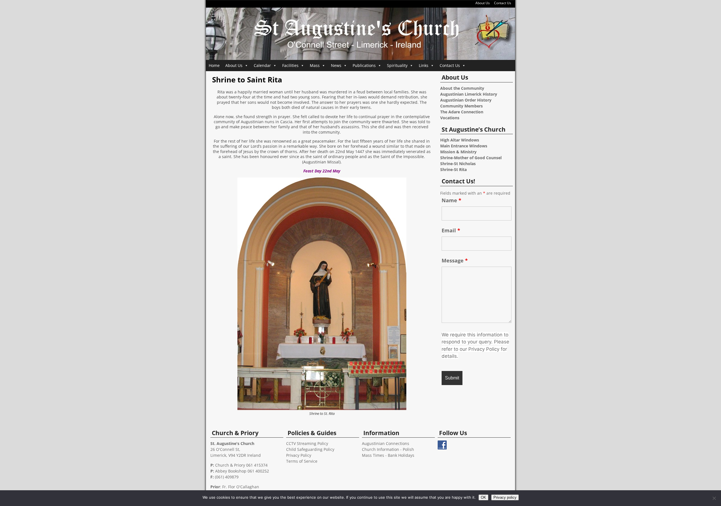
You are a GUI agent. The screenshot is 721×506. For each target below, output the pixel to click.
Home (214, 65)
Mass (315, 65)
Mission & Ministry (458, 151)
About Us (482, 3)
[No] (714, 498)
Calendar (262, 65)
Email (451, 230)
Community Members (461, 106)
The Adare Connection (461, 111)
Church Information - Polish (388, 449)
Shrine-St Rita (453, 169)
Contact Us (502, 3)
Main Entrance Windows (463, 146)
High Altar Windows (459, 140)
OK (483, 497)
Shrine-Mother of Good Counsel (471, 157)
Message (455, 260)
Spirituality (397, 65)
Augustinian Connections (385, 443)
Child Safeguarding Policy (310, 449)
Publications (364, 65)
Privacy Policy (298, 455)
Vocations (449, 117)
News (336, 65)
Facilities (290, 65)
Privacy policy (505, 497)
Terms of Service (301, 461)
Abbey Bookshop (230, 471)
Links (423, 65)
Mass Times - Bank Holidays (388, 455)
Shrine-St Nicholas (458, 163)
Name (451, 200)
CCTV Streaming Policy (307, 443)
